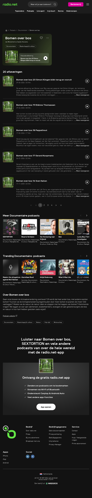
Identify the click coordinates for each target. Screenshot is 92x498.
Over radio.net (31, 431)
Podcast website (9, 316)
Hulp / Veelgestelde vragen (79, 439)
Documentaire (11, 46)
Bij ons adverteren (32, 438)
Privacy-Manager (55, 444)
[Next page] (56, 205)
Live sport (40, 11)
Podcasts (30, 11)
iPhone (5, 456)
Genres (60, 11)
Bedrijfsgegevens (55, 438)
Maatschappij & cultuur (27, 46)
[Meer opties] (47, 37)
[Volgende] (86, 214)
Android (6, 463)
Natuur (38, 322)
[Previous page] (36, 205)
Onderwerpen (71, 11)
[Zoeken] (54, 4)
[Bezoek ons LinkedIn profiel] (28, 456)
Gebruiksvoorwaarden (57, 431)
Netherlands (47, 474)
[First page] (31, 205)
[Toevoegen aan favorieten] (41, 38)
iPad (4, 459)
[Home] (6, 30)
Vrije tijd (47, 322)
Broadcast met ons (33, 441)
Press (28, 434)
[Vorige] (80, 214)
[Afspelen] (45, 58)
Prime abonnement (79, 443)
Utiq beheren (54, 441)
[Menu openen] (87, 4)
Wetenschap (58, 322)
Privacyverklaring (55, 434)
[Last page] (61, 205)
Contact (75, 431)
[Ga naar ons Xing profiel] (33, 456)
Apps (74, 434)
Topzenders (19, 11)
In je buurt (51, 11)
